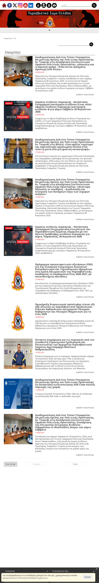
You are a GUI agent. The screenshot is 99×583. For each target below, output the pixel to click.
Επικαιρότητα (8, 38)
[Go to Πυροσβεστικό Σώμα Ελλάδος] (49, 19)
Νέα (15, 38)
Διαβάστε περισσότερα (85, 94)
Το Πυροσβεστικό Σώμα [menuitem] (60, 571)
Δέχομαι (87, 576)
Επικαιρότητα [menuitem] (10, 571)
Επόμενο (75, 464)
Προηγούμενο (37, 464)
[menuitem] (4, 5)
